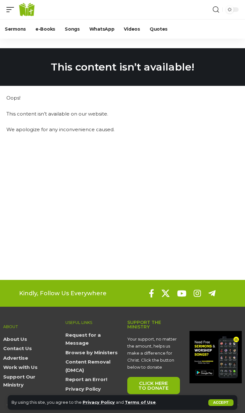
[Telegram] (212, 293)
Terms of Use (140, 402)
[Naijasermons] (26, 9)
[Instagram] (197, 293)
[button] (221, 402)
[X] (165, 293)
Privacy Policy (99, 402)
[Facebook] (151, 293)
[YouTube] (181, 293)
